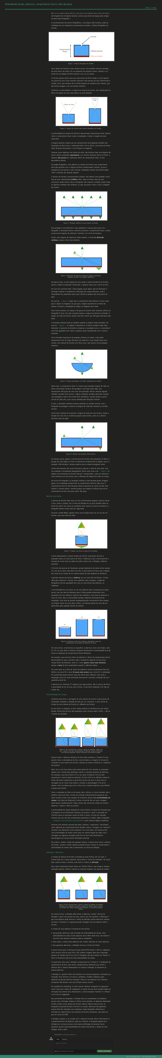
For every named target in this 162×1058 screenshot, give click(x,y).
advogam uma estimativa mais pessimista (68, 820)
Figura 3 (62, 325)
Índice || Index (150, 8)
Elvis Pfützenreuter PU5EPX (149, 1056)
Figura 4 (65, 301)
